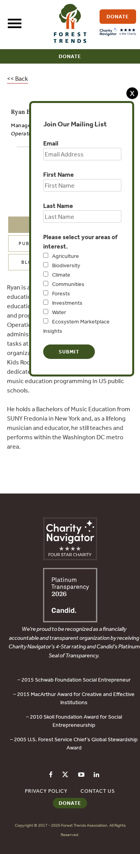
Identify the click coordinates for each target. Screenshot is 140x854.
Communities (68, 284)
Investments (67, 302)
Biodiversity (66, 265)
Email (50, 143)
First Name (58, 174)
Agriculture (65, 255)
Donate (70, 56)
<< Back (17, 78)
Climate (61, 274)
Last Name (58, 206)
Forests (61, 293)
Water (59, 312)
